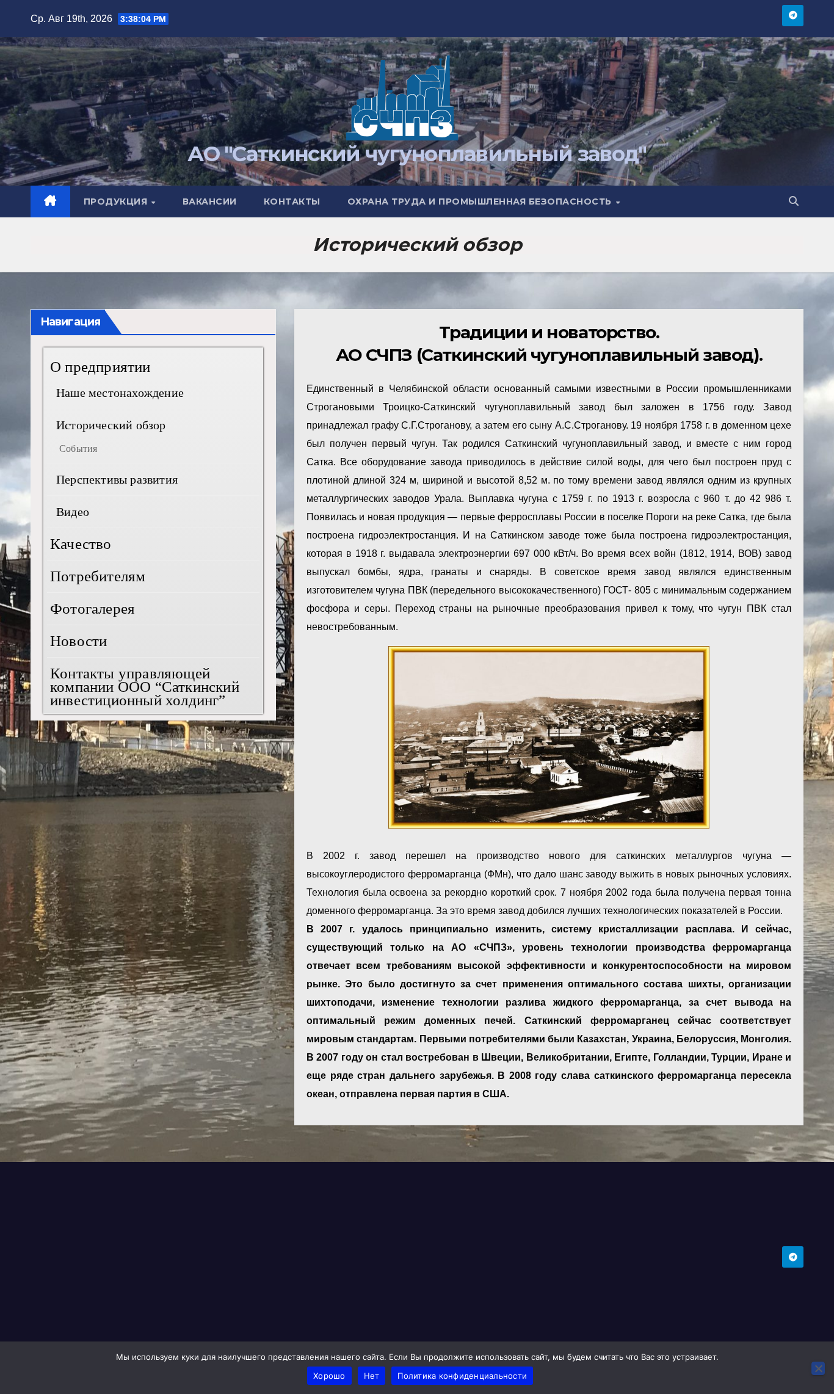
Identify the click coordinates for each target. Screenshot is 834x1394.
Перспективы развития (117, 479)
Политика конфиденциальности (462, 1376)
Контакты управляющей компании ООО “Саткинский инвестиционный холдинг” (144, 686)
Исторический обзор (111, 425)
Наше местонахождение (120, 392)
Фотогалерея (92, 608)
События (78, 448)
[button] (794, 201)
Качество (81, 543)
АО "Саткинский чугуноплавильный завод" (416, 154)
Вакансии (210, 201)
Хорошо (329, 1376)
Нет (372, 1376)
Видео (72, 511)
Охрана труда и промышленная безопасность (481, 201)
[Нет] (818, 1368)
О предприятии (100, 366)
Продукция (117, 201)
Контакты (292, 201)
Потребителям (97, 576)
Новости (78, 641)
